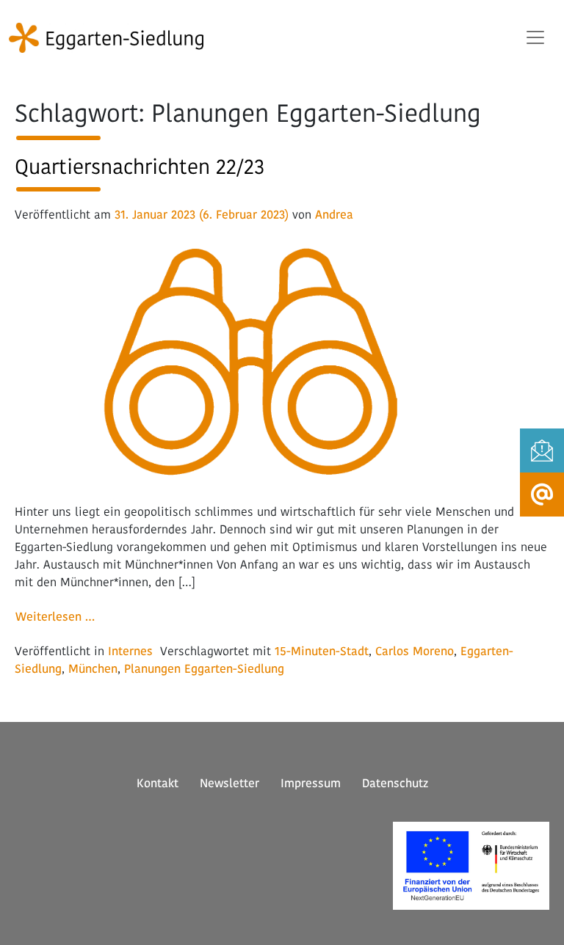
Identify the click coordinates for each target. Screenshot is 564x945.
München (93, 668)
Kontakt (157, 783)
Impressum (311, 783)
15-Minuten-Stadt (322, 651)
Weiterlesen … (59, 616)
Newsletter (229, 783)
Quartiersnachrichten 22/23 (139, 166)
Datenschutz (395, 783)
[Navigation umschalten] (535, 37)
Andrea (334, 214)
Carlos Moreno (414, 651)
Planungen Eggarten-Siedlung (204, 668)
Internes (130, 651)
